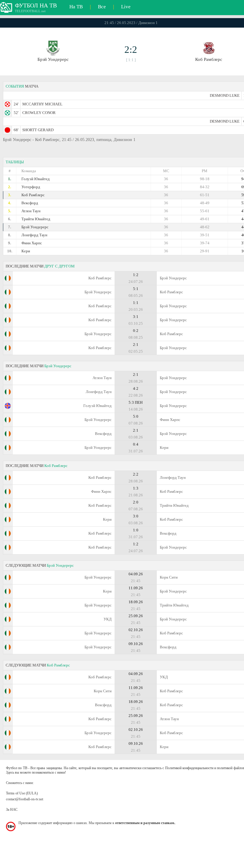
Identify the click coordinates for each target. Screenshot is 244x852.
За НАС (12, 809)
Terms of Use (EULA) (22, 793)
